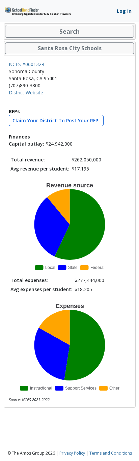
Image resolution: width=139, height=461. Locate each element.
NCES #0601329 (26, 64)
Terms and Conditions (110, 453)
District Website (26, 92)
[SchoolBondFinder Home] (37, 10)
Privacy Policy (72, 453)
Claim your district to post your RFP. (56, 120)
